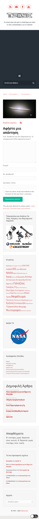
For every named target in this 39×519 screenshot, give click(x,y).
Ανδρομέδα (20, 277)
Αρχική (5, 94)
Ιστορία (8, 293)
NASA (9, 272)
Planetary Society (11, 363)
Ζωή (25, 290)
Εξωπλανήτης (23, 287)
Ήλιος (14, 277)
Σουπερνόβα (20, 303)
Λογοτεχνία (20, 293)
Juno (18, 269)
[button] (34, 516)
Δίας (18, 287)
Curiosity (20, 266)
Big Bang (8, 266)
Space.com (9, 367)
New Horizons (18, 273)
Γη (15, 287)
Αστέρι (28, 277)
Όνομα (5, 165)
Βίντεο (28, 280)
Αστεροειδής (20, 280)
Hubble (9, 269)
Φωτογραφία (13, 310)
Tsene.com (24, 511)
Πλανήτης (10, 300)
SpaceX (25, 273)
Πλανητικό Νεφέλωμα (21, 300)
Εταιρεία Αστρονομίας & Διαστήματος (17, 373)
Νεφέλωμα (18, 296)
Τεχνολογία (29, 303)
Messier (23, 269)
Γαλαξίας (19, 283)
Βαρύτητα (9, 284)
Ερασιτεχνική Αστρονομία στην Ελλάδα (18, 371)
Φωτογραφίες (13, 94)
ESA (24, 266)
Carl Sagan (15, 266)
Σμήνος (10, 303)
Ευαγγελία (9, 461)
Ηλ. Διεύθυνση (8, 174)
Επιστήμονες (19, 290)
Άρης (9, 276)
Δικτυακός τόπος (9, 183)
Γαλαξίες (10, 287)
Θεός (29, 290)
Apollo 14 (18, 461)
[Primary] (19, 76)
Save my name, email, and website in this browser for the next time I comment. (19, 193)
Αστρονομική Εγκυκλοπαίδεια (15, 369)
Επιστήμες (10, 290)
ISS (14, 269)
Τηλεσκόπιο (12, 306)
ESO (27, 265)
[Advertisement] (19, 52)
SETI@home (9, 365)
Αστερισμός (11, 280)
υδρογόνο (28, 310)
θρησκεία (23, 310)
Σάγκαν (30, 300)
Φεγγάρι (22, 306)
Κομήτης (13, 293)
